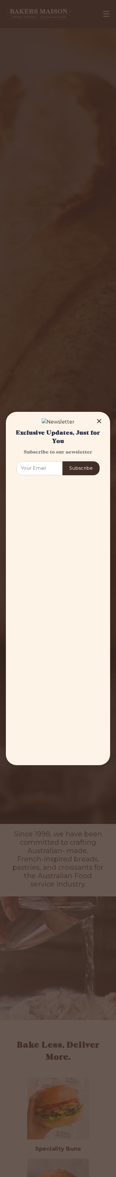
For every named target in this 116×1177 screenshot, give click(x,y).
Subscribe (81, 468)
